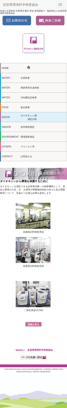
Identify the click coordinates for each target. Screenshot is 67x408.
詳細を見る (33, 324)
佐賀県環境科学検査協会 (20, 4)
